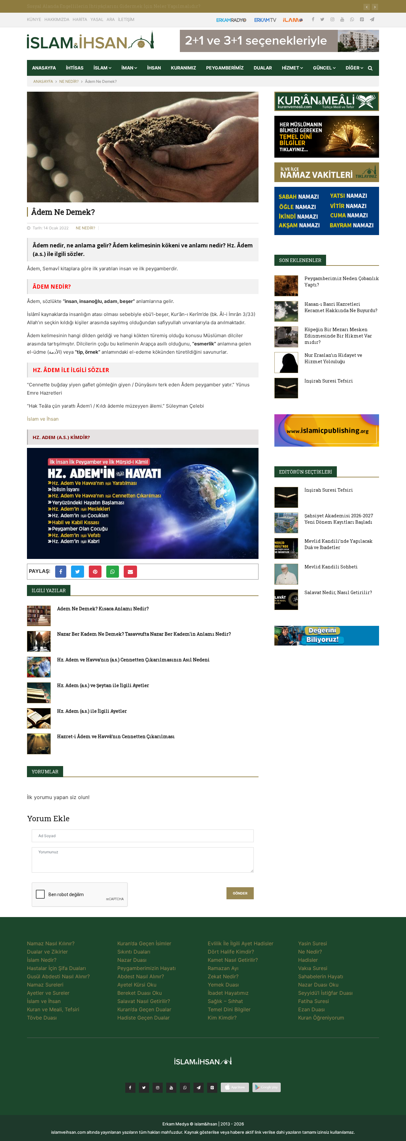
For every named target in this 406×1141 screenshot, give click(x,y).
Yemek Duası (223, 984)
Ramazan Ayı (223, 968)
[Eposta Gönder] (130, 572)
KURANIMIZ (183, 67)
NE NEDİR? (69, 81)
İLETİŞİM (126, 19)
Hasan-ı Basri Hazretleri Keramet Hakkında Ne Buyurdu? (340, 307)
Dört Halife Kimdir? (231, 951)
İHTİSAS (74, 67)
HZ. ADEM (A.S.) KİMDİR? (61, 437)
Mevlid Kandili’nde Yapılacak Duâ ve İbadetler (338, 544)
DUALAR (263, 67)
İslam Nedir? (41, 960)
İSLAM (101, 67)
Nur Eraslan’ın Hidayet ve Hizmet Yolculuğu (333, 358)
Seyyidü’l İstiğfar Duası (325, 993)
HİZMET (291, 67)
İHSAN (154, 67)
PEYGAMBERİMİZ (225, 67)
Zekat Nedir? (223, 976)
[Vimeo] (198, 1088)
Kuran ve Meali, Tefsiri (53, 1009)
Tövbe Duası (42, 1017)
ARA (111, 19)
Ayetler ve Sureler (48, 993)
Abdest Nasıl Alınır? (140, 976)
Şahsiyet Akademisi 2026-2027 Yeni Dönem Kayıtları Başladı (338, 519)
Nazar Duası (132, 960)
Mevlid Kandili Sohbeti (331, 567)
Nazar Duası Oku (318, 984)
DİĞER (353, 67)
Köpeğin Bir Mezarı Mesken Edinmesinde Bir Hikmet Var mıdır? (338, 335)
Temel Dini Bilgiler (229, 1009)
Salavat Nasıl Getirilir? (143, 1001)
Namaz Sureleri (45, 984)
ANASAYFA (44, 67)
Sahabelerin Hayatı (320, 976)
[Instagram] (333, 19)
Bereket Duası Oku (139, 993)
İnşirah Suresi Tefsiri (328, 381)
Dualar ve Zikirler (47, 951)
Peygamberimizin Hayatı (146, 968)
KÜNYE (34, 19)
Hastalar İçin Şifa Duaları (56, 968)
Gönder (240, 893)
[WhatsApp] (352, 19)
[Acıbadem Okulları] (326, 637)
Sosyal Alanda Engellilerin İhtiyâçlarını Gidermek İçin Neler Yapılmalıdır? (113, 6)
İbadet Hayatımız (228, 993)
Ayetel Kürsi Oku (136, 984)
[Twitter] (323, 19)
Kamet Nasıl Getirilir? (233, 960)
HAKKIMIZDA (56, 19)
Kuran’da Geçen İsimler (144, 943)
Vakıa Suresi (312, 968)
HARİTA (80, 19)
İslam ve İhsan (43, 419)
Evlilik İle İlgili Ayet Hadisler (240, 943)
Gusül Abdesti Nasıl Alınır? (58, 976)
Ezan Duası (311, 1009)
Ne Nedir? (310, 951)
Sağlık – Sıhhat (225, 1001)
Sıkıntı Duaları (133, 951)
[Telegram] (372, 19)
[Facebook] (314, 19)
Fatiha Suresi (313, 1001)
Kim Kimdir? (222, 1017)
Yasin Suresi (312, 943)
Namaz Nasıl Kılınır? (51, 943)
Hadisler (308, 960)
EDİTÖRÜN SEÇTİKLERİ (305, 472)
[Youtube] (342, 19)
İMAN (127, 67)
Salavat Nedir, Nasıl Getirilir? (338, 592)
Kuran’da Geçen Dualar (144, 1009)
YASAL (96, 19)
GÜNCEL (323, 67)
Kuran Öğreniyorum (321, 1017)
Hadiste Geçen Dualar (143, 1017)
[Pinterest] (362, 19)
